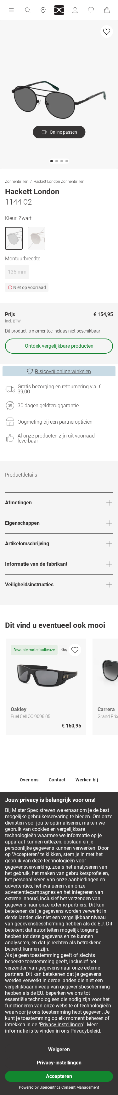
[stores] (43, 10)
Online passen (63, 132)
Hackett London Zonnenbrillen (59, 181)
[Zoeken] (27, 10)
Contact (57, 779)
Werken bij (87, 779)
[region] (59, 688)
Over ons (29, 779)
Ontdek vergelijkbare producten (59, 346)
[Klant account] (75, 10)
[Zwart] (14, 238)
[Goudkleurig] (36, 238)
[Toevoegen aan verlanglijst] (106, 31)
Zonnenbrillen (16, 181)
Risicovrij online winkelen (63, 371)
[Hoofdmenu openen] (11, 10)
